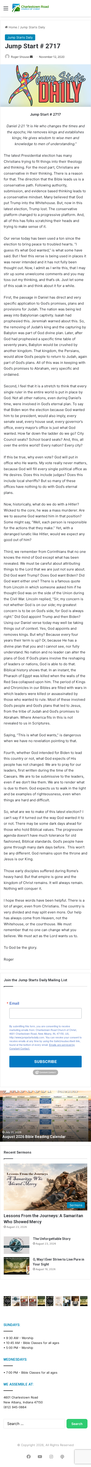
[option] (45, 1116)
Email (14, 1003)
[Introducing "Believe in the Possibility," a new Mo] (49, 1301)
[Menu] (6, 10)
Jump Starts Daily (32, 27)
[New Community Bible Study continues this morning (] (58, 1301)
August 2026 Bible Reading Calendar (34, 1136)
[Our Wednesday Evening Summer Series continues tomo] (41, 1301)
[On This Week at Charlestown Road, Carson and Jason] (32, 1301)
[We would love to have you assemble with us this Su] (15, 1301)
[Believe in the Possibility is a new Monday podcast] (7, 1301)
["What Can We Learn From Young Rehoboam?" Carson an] (24, 1301)
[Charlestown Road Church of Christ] (30, 8)
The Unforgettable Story (51, 1239)
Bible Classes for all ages (41, 1343)
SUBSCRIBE (45, 1061)
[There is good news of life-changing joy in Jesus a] (66, 1301)
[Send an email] (31, 57)
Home (12, 27)
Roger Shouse (20, 57)
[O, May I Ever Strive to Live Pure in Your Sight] (16, 1266)
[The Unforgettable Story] (16, 1245)
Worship (27, 1338)
